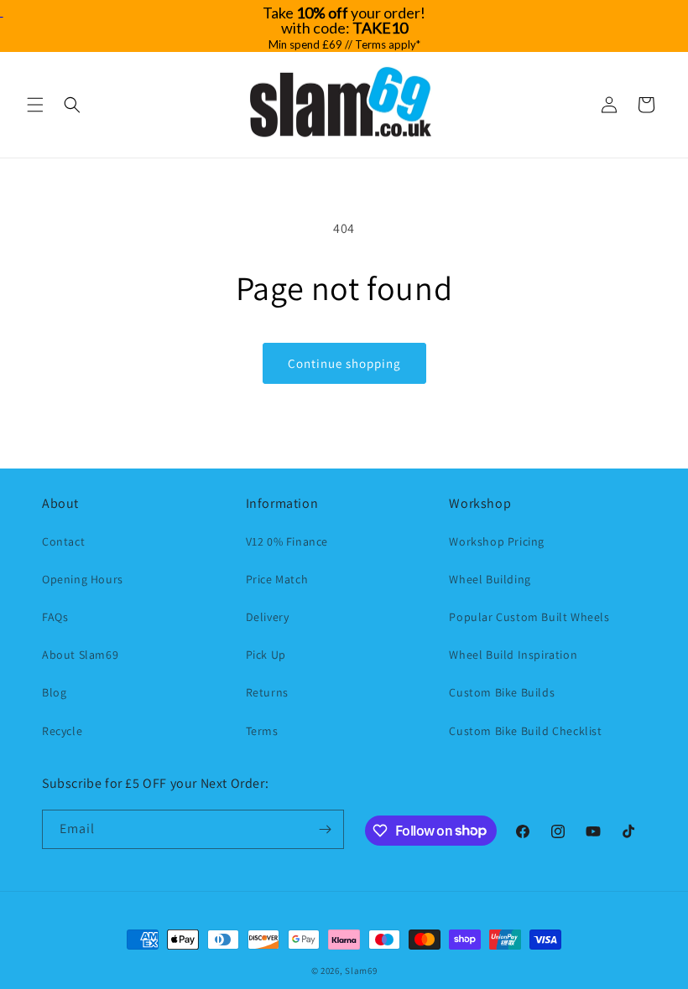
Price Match (277, 579)
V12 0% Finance (287, 541)
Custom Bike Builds (502, 692)
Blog (54, 692)
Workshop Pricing (497, 541)
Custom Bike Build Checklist (525, 730)
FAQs (55, 616)
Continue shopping (344, 363)
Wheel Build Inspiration (513, 654)
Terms (262, 730)
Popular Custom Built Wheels (529, 616)
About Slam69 (80, 654)
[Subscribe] (324, 829)
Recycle (62, 730)
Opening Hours (82, 579)
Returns (267, 692)
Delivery (267, 616)
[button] (35, 104)
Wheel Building (489, 579)
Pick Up (266, 654)
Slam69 (361, 970)
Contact (63, 541)
